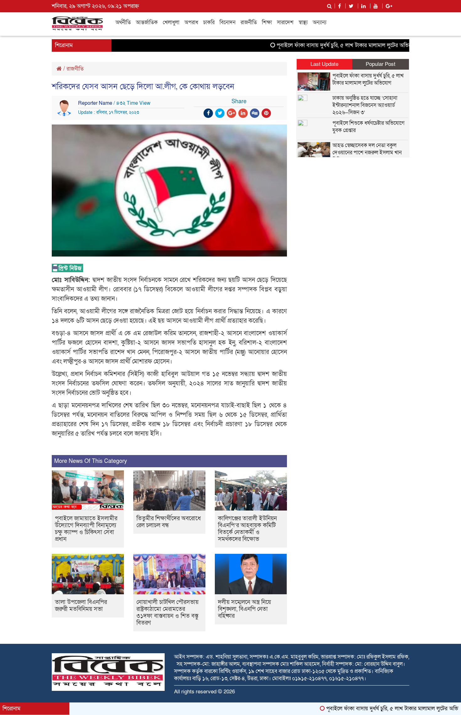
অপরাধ (191, 22)
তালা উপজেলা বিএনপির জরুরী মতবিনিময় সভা (81, 605)
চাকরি (209, 22)
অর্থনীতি (123, 22)
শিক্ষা (267, 22)
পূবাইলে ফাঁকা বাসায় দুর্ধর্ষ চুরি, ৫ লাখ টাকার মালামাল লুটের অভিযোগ (329, 45)
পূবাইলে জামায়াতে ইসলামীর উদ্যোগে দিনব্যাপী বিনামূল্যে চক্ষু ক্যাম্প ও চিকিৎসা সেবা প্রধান (86, 529)
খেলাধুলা (171, 22)
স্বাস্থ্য (303, 22)
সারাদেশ (285, 22)
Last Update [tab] (324, 64)
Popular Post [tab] (380, 64)
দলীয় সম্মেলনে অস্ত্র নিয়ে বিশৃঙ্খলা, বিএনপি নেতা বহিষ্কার (244, 609)
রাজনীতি (249, 22)
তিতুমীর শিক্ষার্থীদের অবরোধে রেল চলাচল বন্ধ (168, 522)
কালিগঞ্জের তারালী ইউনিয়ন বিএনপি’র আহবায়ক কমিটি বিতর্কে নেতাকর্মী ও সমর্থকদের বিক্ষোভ (247, 529)
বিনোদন (228, 22)
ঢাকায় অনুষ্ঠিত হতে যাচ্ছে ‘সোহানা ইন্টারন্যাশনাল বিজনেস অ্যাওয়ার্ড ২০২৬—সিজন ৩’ (364, 105)
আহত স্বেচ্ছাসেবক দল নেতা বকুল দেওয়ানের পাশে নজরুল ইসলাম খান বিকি (367, 152)
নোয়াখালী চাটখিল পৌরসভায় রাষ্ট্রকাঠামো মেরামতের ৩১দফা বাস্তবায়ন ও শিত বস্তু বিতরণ (167, 612)
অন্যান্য (319, 22)
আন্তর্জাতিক (147, 22)
